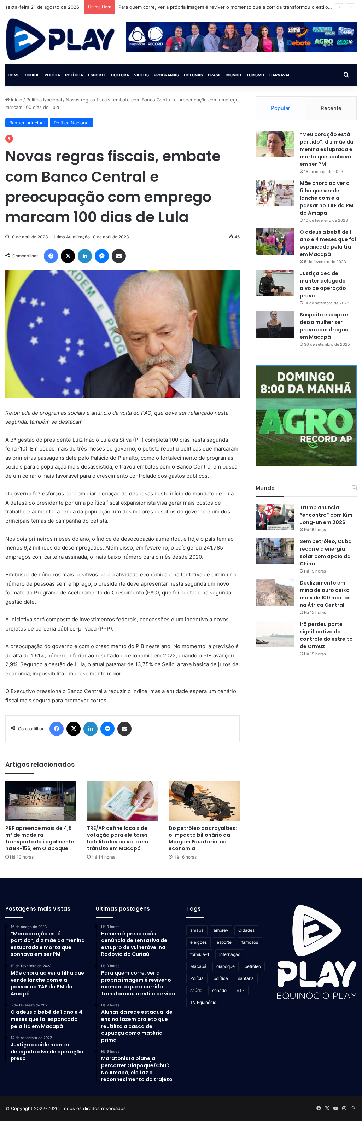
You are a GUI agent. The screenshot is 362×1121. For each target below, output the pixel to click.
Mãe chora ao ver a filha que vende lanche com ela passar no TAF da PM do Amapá (327, 198)
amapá (197, 930)
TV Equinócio (203, 1002)
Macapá (198, 966)
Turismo (255, 74)
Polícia (52, 74)
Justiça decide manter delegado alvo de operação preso (323, 284)
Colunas (193, 74)
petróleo (253, 966)
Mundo (233, 74)
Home (14, 74)
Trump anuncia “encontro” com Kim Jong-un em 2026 (326, 515)
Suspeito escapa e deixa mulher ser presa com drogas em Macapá (324, 326)
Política (74, 74)
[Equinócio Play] (60, 39)
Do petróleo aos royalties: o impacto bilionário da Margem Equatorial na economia (203, 838)
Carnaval (279, 74)
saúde (196, 990)
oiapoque (225, 966)
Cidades (246, 930)
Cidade (32, 74)
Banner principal (27, 123)
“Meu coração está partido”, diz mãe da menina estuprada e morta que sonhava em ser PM (327, 149)
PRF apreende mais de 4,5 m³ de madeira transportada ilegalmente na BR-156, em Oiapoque (39, 838)
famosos (249, 942)
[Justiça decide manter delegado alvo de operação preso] (275, 283)
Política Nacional (44, 100)
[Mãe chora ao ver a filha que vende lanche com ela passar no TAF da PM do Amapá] (275, 193)
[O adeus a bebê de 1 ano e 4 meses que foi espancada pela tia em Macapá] (275, 241)
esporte (224, 942)
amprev (221, 930)
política (221, 978)
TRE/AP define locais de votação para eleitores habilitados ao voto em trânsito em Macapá (117, 838)
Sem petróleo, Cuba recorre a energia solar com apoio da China (326, 552)
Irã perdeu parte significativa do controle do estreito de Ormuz (326, 635)
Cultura (120, 74)
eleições (198, 942)
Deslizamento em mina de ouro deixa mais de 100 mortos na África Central (325, 594)
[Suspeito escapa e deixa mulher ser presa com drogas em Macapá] (275, 324)
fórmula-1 (199, 954)
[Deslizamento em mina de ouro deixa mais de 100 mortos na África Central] (275, 592)
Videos (141, 74)
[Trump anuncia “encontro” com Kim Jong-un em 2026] (275, 517)
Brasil (214, 74)
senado (219, 990)
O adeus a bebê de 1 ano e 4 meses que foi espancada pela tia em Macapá (328, 243)
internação (229, 954)
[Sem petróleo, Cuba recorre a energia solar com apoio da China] (275, 551)
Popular (280, 108)
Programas (166, 74)
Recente (331, 108)
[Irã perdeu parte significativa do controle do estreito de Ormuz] (275, 634)
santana (246, 978)
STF (241, 990)
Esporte (97, 74)
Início (16, 100)
